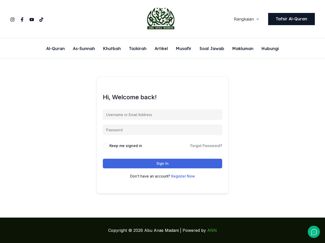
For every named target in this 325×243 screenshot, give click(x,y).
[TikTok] (41, 19)
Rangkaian (244, 19)
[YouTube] (31, 19)
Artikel (161, 48)
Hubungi (270, 48)
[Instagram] (12, 19)
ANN (212, 230)
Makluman (242, 48)
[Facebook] (22, 19)
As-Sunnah (84, 48)
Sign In (162, 163)
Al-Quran (55, 48)
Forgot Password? (206, 145)
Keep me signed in (125, 145)
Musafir (183, 48)
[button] (256, 19)
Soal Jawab (212, 48)
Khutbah (112, 48)
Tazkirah (138, 48)
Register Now (183, 176)
